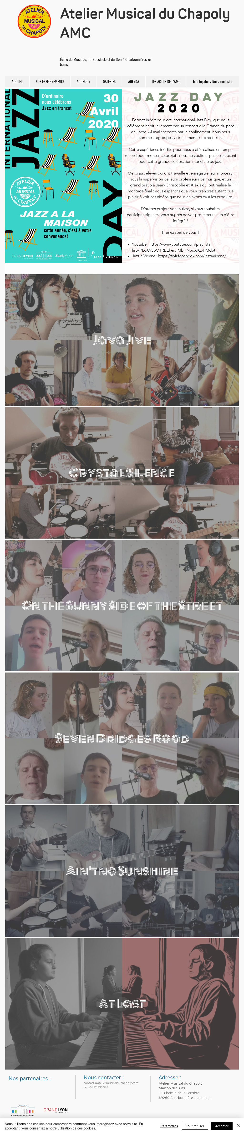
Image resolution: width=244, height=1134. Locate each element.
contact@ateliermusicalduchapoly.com (111, 1083)
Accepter (222, 1125)
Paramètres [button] (169, 1125)
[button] (49, 81)
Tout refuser (195, 1125)
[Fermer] (238, 1126)
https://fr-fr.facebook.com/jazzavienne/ (192, 256)
